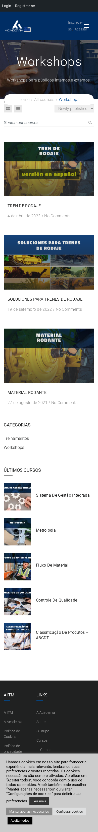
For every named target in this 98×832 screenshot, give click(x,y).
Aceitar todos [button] (20, 820)
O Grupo (42, 731)
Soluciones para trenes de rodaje (45, 299)
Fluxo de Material (52, 565)
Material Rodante (27, 392)
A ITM (8, 712)
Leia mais (39, 801)
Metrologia (46, 530)
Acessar (81, 29)
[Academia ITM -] (31, 25)
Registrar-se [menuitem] (25, 6)
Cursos (41, 740)
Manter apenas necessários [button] (29, 811)
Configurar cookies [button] (69, 811)
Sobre (40, 722)
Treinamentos (16, 438)
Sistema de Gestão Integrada (63, 495)
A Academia (13, 722)
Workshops (14, 447)
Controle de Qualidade (56, 600)
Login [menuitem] (6, 6)
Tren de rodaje (24, 206)
